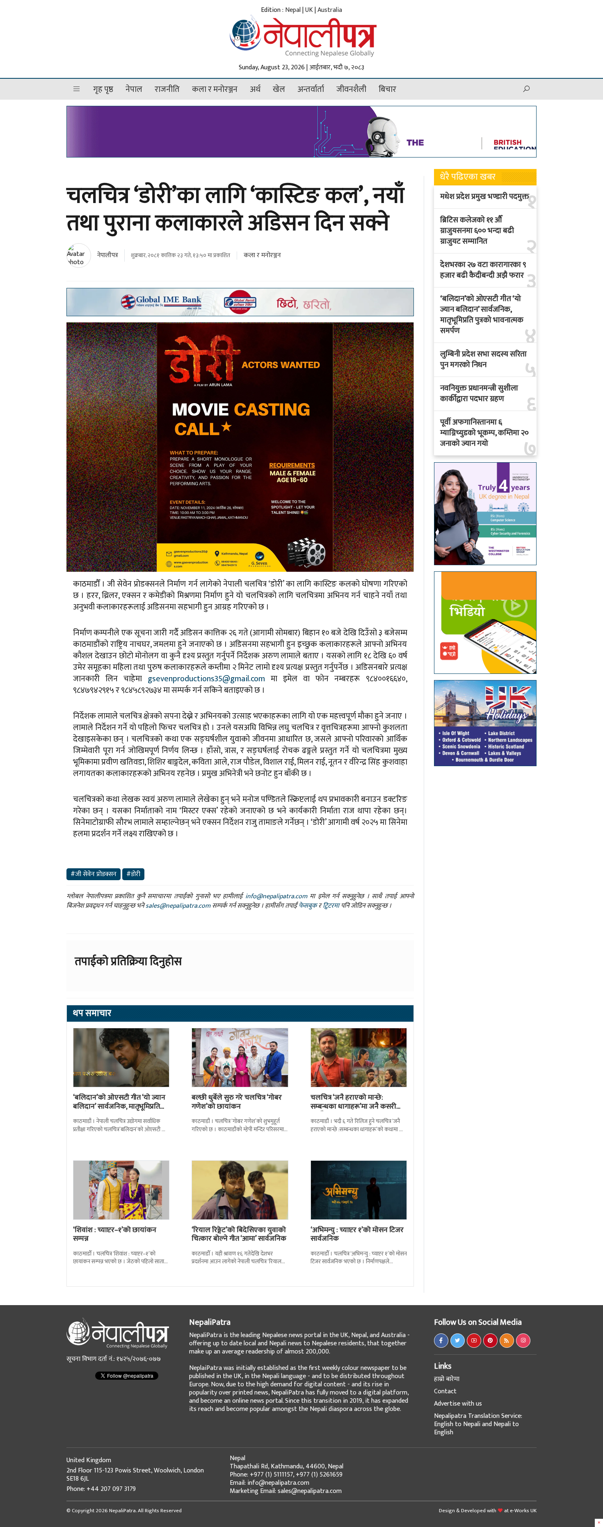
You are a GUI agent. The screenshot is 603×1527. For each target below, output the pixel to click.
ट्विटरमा (331, 905)
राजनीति (167, 89)
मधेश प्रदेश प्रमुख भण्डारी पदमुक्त (484, 197)
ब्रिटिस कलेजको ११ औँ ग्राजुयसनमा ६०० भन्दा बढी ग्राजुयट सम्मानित (477, 231)
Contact (445, 1391)
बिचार (387, 89)
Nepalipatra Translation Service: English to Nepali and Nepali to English (478, 1424)
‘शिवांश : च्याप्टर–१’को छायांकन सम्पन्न (114, 1234)
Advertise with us (458, 1403)
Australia (329, 10)
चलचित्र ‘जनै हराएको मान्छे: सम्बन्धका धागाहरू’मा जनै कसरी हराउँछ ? (353, 1106)
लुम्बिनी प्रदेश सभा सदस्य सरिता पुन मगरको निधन (483, 359)
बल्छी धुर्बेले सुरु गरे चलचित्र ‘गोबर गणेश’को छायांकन (237, 1102)
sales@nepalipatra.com (178, 905)
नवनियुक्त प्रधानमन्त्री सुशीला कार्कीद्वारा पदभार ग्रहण (479, 393)
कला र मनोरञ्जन (215, 89)
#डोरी (133, 874)
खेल (279, 89)
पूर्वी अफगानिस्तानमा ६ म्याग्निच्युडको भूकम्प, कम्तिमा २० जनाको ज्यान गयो (484, 433)
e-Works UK (523, 1510)
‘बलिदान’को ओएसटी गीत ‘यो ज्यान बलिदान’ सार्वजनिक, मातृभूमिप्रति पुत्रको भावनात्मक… (119, 1106)
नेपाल (134, 89)
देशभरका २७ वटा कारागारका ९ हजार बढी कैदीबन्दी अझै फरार (483, 270)
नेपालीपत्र (107, 255)
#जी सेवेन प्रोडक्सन (93, 874)
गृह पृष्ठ (103, 89)
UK (309, 10)
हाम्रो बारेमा (446, 1379)
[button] (76, 89)
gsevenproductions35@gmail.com (206, 679)
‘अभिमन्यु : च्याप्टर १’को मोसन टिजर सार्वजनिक (357, 1234)
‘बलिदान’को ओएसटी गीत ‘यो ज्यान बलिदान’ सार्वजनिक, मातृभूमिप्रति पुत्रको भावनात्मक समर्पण (481, 315)
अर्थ (255, 89)
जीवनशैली (351, 89)
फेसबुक (308, 905)
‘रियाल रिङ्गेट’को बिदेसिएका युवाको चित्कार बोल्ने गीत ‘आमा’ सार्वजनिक (239, 1234)
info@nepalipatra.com (276, 896)
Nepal (293, 10)
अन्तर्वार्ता (310, 89)
